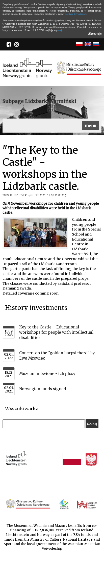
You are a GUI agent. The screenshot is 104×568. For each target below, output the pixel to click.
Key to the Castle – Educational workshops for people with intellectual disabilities (56, 332)
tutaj (59, 30)
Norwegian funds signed (42, 388)
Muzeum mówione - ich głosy (47, 373)
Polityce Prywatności (75, 14)
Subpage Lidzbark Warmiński (39, 101)
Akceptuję (94, 33)
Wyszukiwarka (21, 409)
